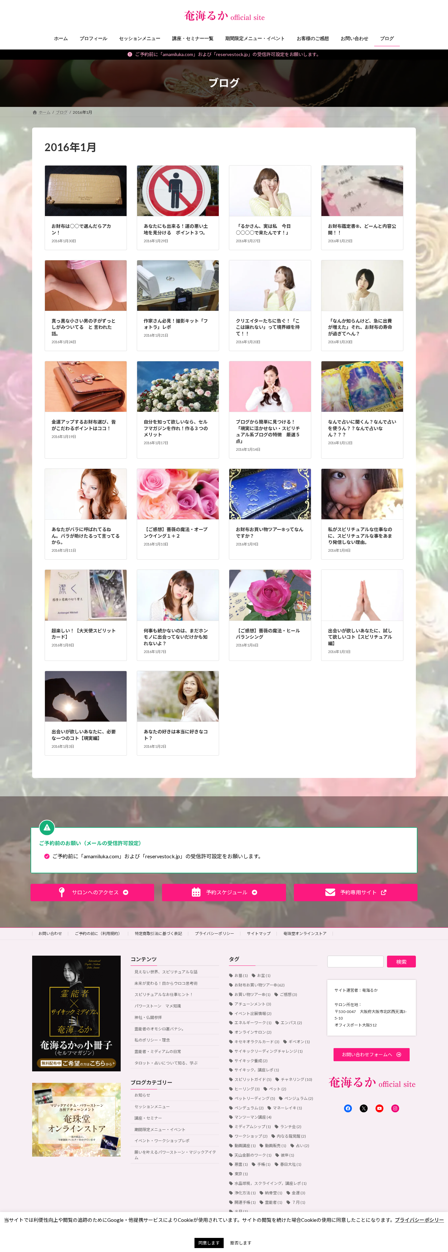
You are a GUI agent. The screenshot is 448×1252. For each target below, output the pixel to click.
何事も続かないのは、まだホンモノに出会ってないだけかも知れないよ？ (176, 637)
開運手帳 (245, 1202)
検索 (401, 962)
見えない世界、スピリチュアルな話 (165, 971)
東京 (241, 1174)
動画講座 (245, 1145)
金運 (298, 1192)
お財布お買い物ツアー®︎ (259, 985)
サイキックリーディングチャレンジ (268, 1051)
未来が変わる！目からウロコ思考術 (165, 983)
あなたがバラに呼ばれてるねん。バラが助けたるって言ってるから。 (85, 536)
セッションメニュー (152, 1106)
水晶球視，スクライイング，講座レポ (270, 1183)
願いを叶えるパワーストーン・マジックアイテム (175, 1155)
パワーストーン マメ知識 (157, 1006)
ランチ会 (290, 1126)
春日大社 (290, 1164)
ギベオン (299, 1041)
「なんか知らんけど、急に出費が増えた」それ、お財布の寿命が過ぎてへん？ (360, 327)
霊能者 (273, 1202)
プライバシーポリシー (214, 933)
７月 (298, 1202)
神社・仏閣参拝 (148, 1017)
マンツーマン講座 (253, 1117)
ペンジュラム (298, 1098)
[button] (92, 892)
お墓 (241, 975)
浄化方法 (245, 1192)
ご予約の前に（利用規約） (98, 933)
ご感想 (288, 994)
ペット (277, 1088)
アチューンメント (252, 1004)
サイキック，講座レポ (256, 1070)
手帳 (264, 1164)
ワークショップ (251, 1136)
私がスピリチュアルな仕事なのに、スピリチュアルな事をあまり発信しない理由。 (360, 536)
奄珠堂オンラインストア (305, 933)
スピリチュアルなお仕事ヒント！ (163, 994)
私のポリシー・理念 (152, 1040)
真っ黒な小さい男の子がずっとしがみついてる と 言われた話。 (83, 327)
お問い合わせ (50, 933)
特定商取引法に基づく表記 (158, 933)
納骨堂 (273, 1192)
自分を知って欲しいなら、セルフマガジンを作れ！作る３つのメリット (176, 428)
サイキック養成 (251, 1060)
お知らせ (142, 1095)
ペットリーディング (254, 1098)
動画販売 (275, 1145)
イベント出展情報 (253, 1013)
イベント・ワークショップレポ (162, 1141)
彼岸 (287, 1155)
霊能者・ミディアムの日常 (157, 1051)
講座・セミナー (148, 1118)
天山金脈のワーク (253, 1155)
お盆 (264, 975)
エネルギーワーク (253, 1023)
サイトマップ (259, 933)
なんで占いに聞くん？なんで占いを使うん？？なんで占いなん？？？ (362, 428)
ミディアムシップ (252, 1126)
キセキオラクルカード (256, 1041)
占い (302, 1145)
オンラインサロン (253, 1032)
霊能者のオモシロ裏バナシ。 (160, 1028)
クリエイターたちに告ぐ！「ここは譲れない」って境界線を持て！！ (268, 327)
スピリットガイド (253, 1079)
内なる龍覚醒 (291, 1136)
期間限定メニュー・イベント (160, 1129)
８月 (241, 1211)
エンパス (291, 1023)
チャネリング (296, 1079)
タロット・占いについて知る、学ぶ (165, 1063)
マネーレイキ (287, 1107)
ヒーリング (247, 1088)
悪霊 (241, 1164)
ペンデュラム (249, 1107)
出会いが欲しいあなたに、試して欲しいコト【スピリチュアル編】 (360, 637)
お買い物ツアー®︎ (252, 994)
